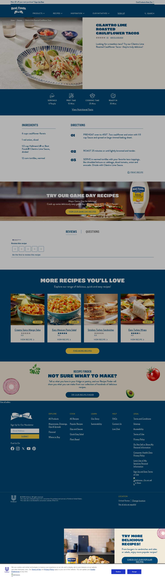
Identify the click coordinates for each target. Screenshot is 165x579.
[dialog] (114, 554)
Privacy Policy (49, 569)
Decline (118, 572)
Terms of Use (36, 569)
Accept (134, 572)
